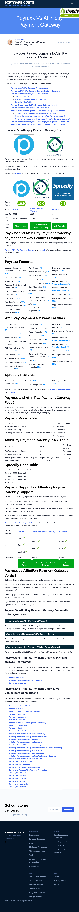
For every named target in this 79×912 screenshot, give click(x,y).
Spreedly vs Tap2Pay (17, 776)
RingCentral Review (37, 893)
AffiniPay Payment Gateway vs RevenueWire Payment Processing (35, 748)
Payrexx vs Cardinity (17, 728)
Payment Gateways (37, 839)
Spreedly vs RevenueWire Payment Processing (28, 770)
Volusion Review (36, 885)
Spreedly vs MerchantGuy (19, 764)
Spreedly (42, 250)
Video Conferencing (37, 851)
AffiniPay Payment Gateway (23, 250)
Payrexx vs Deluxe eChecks (20, 706)
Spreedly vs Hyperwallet (18, 784)
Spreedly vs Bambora (17, 773)
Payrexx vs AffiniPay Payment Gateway (25, 711)
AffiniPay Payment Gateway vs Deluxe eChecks (28, 737)
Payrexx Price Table (23, 97)
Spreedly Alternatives (17, 683)
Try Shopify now (69, 16)
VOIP (31, 855)
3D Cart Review (35, 881)
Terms (56, 885)
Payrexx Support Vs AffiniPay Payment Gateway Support (34, 105)
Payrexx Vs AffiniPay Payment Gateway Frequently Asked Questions (38, 111)
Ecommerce (34, 835)
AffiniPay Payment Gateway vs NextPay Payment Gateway (32, 756)
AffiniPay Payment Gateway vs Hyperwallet (26, 753)
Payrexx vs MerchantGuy (19, 709)
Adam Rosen (19, 39)
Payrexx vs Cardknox (17, 720)
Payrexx (18, 173)
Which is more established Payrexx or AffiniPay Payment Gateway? (42, 119)
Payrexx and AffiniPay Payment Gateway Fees (29, 94)
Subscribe (68, 810)
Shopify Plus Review (37, 876)
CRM (31, 843)
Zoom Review (34, 889)
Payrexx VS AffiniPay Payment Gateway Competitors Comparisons (38, 124)
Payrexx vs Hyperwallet (18, 725)
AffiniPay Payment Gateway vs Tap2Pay (25, 745)
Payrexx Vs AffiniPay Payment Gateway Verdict (30, 108)
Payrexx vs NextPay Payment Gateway (24, 731)
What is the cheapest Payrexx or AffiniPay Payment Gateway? (40, 116)
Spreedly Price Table (23, 102)
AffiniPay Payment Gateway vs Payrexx (25, 739)
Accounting (34, 866)
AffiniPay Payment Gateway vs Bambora (25, 742)
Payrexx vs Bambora (17, 717)
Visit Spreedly (59, 226)
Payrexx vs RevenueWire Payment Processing (27, 723)
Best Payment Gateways (64, 842)
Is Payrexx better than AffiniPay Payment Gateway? (36, 113)
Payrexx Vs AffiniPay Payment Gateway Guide (29, 88)
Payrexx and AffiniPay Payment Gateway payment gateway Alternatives (40, 122)
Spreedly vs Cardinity (17, 787)
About (56, 876)
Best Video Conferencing (64, 846)
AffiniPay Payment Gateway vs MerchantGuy (27, 734)
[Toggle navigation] (72, 4)
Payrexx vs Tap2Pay (17, 714)
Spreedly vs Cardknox (18, 778)
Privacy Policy (60, 881)
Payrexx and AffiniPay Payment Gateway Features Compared (35, 91)
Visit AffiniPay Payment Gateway (41, 226)
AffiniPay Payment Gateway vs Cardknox (25, 751)
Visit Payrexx (20, 226)
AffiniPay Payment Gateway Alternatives (25, 680)
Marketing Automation (38, 847)
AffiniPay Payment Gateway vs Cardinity (25, 759)
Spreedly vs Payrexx (17, 781)
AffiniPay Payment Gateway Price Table (31, 99)
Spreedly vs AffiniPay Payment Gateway (25, 767)
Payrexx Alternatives (17, 678)
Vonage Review (35, 897)
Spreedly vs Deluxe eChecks (20, 762)
